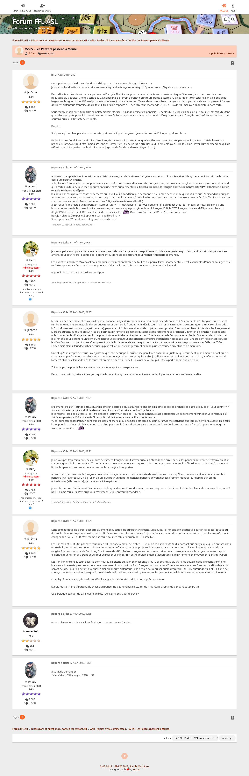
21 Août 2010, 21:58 (71, 167)
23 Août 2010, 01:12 (71, 451)
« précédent (216, 53)
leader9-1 (32, 631)
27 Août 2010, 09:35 (71, 613)
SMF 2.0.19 (106, 766)
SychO (136, 769)
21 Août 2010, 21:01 (64, 74)
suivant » (229, 53)
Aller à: (167, 738)
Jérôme (32, 53)
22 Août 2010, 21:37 (71, 312)
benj (32, 260)
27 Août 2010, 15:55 (71, 663)
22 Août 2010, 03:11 (71, 242)
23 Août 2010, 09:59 (71, 521)
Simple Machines (139, 766)
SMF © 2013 (121, 766)
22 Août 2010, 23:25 (71, 398)
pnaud (32, 186)
